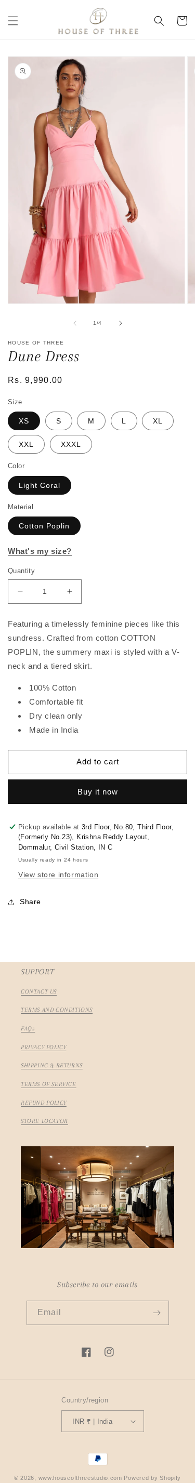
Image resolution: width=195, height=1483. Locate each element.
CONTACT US (39, 991)
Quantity (21, 571)
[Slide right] (120, 323)
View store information (58, 874)
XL (158, 421)
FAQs (28, 1028)
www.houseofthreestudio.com (80, 1478)
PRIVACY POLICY (43, 1047)
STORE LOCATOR (44, 1121)
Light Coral (39, 485)
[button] (13, 20)
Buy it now (97, 791)
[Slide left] (74, 323)
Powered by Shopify (152, 1478)
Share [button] (30, 901)
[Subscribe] (157, 1313)
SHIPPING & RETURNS (52, 1065)
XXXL (71, 444)
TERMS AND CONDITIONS (57, 1010)
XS (24, 421)
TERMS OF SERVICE (48, 1084)
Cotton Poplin (44, 526)
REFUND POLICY (44, 1103)
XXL (26, 444)
